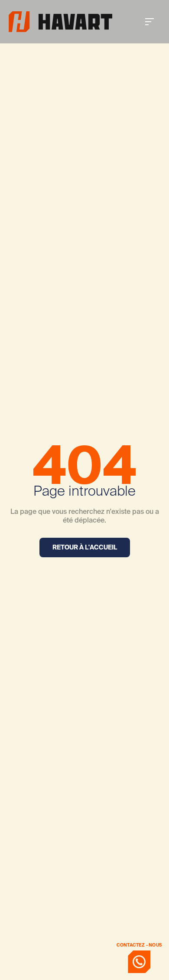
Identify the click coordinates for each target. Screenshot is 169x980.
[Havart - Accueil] (60, 21)
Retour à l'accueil (84, 547)
